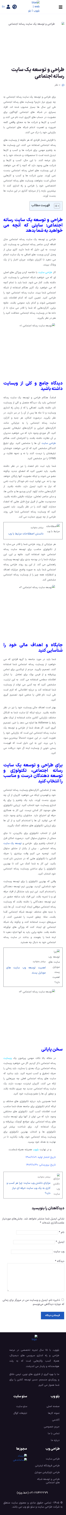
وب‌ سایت (59, 1252)
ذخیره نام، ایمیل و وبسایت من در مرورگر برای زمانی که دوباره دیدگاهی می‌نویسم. (33, 1302)
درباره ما (55, 1440)
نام (61, 1232)
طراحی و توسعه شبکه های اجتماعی (48, 1481)
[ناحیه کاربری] (8, 7)
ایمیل (60, 1242)
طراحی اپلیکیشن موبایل (47, 1472)
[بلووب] (33, 7)
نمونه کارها (54, 1413)
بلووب (36, 1150)
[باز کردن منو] (61, 7)
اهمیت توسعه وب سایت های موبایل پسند (26, 970)
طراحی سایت (45, 272)
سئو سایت (21, 1406)
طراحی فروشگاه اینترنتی (47, 1466)
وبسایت (7, 1058)
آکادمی (56, 1420)
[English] (3, 6)
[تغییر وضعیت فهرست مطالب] (55, 206)
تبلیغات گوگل (20, 1413)
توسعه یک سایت (12, 843)
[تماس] (14, 7)
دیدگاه (59, 1261)
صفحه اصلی (53, 1406)
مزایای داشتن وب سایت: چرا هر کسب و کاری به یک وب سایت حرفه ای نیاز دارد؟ (28, 1188)
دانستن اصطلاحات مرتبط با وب (25, 534)
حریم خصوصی (52, 1427)
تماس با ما (54, 1433)
